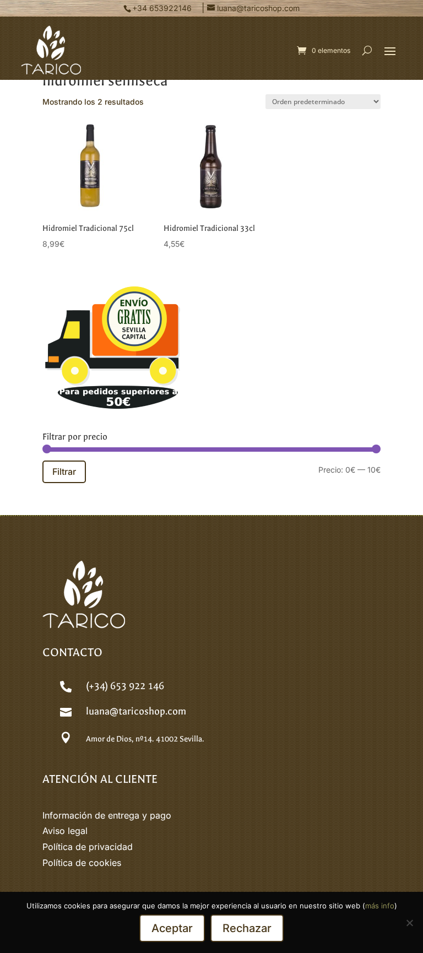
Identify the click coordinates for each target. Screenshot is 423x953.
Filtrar (64, 471)
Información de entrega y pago (106, 815)
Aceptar (172, 928)
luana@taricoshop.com (136, 711)
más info (379, 905)
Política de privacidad (87, 846)
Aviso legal (65, 830)
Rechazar (247, 928)
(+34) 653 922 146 (125, 686)
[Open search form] (367, 50)
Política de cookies (81, 862)
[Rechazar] (409, 922)
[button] (390, 50)
